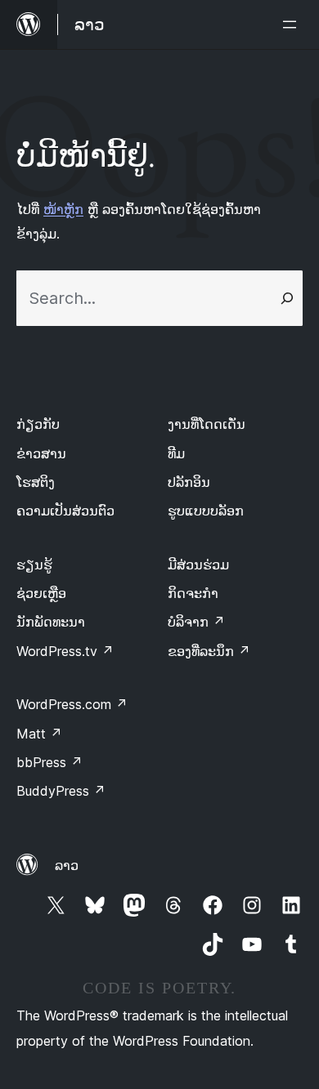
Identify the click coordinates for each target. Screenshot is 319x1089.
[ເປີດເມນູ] (293, 24)
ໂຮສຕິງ (35, 482)
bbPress (49, 762)
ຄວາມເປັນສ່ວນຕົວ (65, 510)
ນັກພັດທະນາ (50, 622)
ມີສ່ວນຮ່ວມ (198, 564)
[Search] (287, 298)
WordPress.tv (65, 651)
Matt (39, 733)
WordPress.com (72, 704)
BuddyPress (61, 791)
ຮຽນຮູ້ (34, 564)
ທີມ (176, 453)
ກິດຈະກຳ (193, 593)
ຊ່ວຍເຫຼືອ (41, 593)
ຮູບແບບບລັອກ (206, 510)
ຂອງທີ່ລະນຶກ (209, 651)
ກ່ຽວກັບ (38, 424)
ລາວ (67, 865)
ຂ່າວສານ (41, 453)
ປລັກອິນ (189, 482)
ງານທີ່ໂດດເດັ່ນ (206, 424)
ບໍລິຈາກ (196, 622)
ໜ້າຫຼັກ (63, 209)
